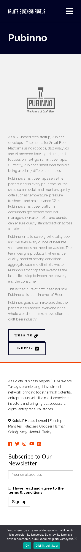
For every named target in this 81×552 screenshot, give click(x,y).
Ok (27, 545)
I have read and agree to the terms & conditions (36, 490)
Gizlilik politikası (47, 545)
